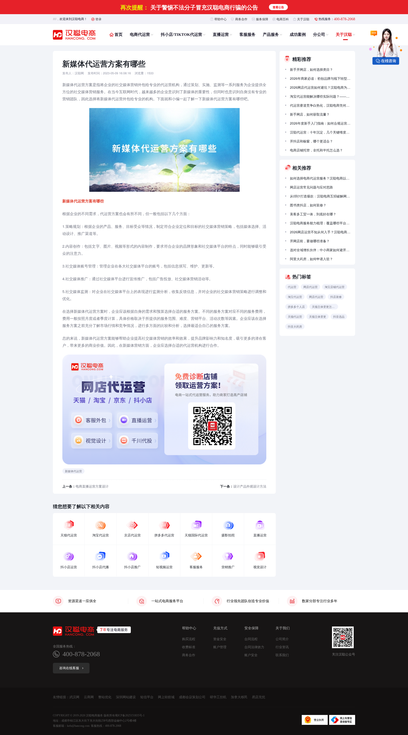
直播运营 (221, 34)
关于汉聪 (303, 19)
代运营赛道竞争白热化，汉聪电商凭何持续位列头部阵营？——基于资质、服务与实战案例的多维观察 (320, 105)
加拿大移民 (239, 697)
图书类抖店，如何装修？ (308, 205)
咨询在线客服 (69, 668)
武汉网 (74, 697)
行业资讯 (282, 647)
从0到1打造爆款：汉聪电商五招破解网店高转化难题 (320, 196)
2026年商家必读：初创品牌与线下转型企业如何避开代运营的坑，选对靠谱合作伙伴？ (320, 78)
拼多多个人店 (296, 307)
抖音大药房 (295, 326)
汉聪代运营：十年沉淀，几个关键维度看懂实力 (320, 132)
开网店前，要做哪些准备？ (310, 240)
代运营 (292, 287)
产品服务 (271, 34)
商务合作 (241, 19)
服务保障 (262, 19)
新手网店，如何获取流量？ (310, 114)
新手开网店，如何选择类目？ (311, 69)
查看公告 (278, 7)
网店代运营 (310, 287)
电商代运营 (140, 34)
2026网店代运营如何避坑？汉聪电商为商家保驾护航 (320, 87)
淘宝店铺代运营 (334, 287)
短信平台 (146, 697)
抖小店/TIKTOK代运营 (181, 34)
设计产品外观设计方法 (249, 486)
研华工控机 (218, 697)
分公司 (319, 34)
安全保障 (251, 628)
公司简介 (282, 639)
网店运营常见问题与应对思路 (311, 187)
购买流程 (188, 639)
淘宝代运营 (295, 297)
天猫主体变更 (317, 316)
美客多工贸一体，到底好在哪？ (313, 214)
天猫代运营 (295, 316)
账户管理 (219, 647)
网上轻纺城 (166, 697)
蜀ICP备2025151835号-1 (129, 715)
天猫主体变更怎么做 (324, 307)
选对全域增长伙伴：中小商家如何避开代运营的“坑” (320, 249)
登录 (98, 19)
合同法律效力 (254, 647)
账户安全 (251, 655)
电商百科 (282, 19)
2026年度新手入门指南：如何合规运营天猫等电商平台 (320, 123)
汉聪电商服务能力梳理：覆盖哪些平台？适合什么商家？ (320, 223)
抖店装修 (336, 297)
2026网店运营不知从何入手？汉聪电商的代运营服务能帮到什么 (320, 232)
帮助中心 (220, 19)
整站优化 (104, 697)
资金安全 (219, 639)
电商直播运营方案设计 (92, 486)
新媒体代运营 (73, 471)
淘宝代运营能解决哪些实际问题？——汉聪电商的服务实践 (320, 96)
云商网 (89, 697)
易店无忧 (258, 697)
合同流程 (251, 639)
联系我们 (282, 655)
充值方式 (220, 628)
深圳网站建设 (126, 697)
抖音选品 (338, 316)
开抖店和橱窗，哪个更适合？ (311, 141)
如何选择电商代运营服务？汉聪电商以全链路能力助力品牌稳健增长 (320, 178)
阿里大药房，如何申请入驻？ (311, 258)
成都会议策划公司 (192, 697)
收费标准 (188, 647)
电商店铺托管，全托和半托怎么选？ (316, 150)
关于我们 (283, 628)
